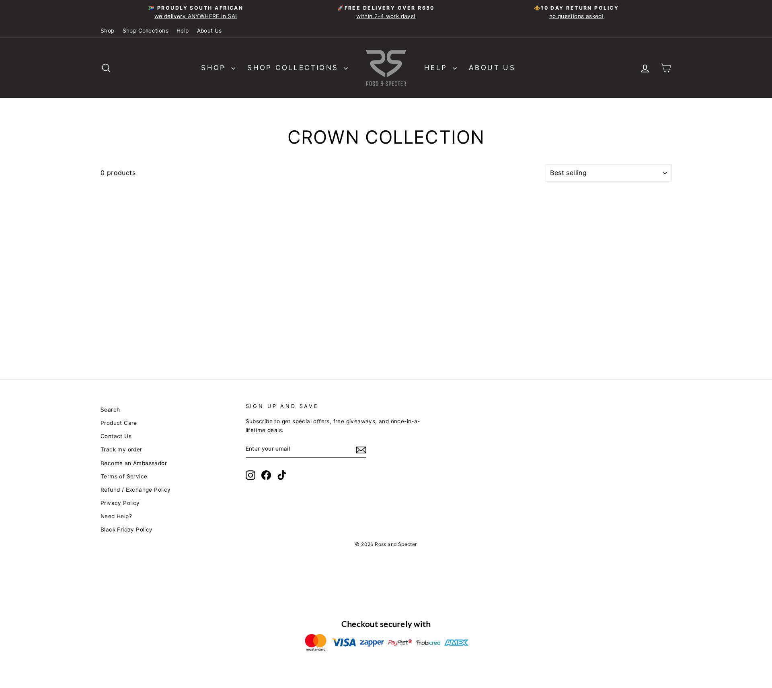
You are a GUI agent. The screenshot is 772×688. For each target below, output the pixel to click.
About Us (209, 30)
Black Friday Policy (127, 529)
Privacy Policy (120, 503)
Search (110, 409)
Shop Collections (145, 30)
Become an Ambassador (134, 463)
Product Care (119, 423)
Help (183, 30)
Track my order (121, 449)
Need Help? (116, 516)
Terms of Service (124, 476)
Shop (108, 30)
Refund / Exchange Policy (136, 489)
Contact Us (116, 436)
